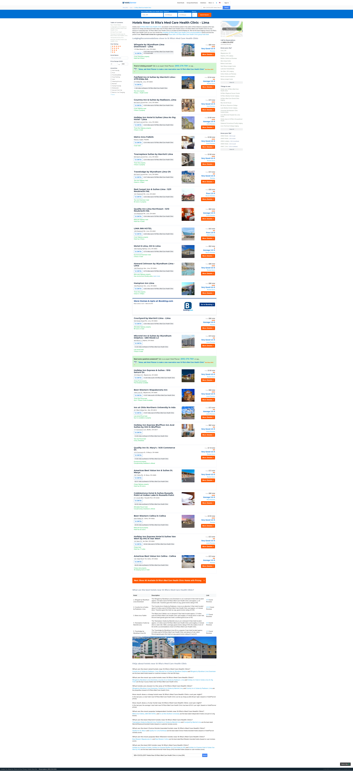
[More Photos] (188, 56)
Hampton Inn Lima (144, 283)
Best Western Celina (162, 739)
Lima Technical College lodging (230, 126)
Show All (231, 82)
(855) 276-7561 (181, 65)
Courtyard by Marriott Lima (192, 722)
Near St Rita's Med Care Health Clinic (152, 11)
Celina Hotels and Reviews (228, 74)
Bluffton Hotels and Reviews (229, 58)
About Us (11, 769)
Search (226, 7)
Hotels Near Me (32, 769)
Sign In (226, 3)
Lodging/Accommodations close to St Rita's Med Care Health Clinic (118, 28)
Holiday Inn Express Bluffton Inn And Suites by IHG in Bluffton (154, 426)
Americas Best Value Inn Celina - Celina (155, 556)
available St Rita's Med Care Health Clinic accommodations (182, 32)
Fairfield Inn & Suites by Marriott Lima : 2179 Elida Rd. (155, 78)
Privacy (25, 769)
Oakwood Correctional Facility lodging (232, 123)
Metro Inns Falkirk (144, 137)
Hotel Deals (180, 3)
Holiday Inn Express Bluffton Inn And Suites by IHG (169, 747)
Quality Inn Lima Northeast (158, 731)
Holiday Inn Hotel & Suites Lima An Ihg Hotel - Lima (155, 118)
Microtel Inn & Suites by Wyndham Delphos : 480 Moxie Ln (152, 337)
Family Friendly (116, 86)
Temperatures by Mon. (117, 37)
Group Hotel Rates (192, 3)
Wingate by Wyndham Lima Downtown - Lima (149, 46)
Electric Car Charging (118, 92)
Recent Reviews (210, 196)
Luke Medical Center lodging (229, 108)
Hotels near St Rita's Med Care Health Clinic (230, 90)
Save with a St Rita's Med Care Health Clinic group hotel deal (189, 34)
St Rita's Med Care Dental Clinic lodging (230, 99)
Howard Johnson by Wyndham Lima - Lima (154, 265)
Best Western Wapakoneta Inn (150, 390)
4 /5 (207, 600)
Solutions (203, 3)
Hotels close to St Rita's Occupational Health (231, 120)
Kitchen (114, 83)
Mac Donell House (226, 103)
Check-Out (181, 11)
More (210, 3)
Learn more (156, 276)
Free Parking (116, 77)
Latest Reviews (210, 342)
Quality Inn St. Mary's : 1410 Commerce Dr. (154, 449)
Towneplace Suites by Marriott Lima (153, 154)
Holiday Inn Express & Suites (141, 747)
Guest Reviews (210, 143)
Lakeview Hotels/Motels (227, 69)
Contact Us (4, 769)
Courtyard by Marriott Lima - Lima (152, 318)
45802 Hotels (224, 136)
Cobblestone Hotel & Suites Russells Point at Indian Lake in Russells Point (154, 494)
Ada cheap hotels (226, 61)
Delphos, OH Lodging (227, 56)
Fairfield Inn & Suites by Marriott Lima (170, 688)
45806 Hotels (224, 144)
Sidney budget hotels (227, 79)
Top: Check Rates (115, 25)
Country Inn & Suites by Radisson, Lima (155, 100)
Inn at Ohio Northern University (169, 714)
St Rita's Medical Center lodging (230, 96)
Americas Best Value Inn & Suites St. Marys (153, 471)
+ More (112, 94)
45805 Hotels (224, 138)
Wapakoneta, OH (226, 53)
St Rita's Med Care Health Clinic (150, 27)
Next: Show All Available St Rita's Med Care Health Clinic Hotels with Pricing (167, 580)
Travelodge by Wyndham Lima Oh (152, 172)
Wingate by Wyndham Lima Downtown (203, 671)
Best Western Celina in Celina (150, 516)
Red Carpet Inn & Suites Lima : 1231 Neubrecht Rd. (152, 190)
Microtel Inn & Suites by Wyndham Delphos (173, 671)
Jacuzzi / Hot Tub (117, 90)
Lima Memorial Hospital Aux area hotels (230, 115)
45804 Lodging (225, 141)
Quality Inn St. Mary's (139, 731)
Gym (113, 79)
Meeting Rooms (117, 81)
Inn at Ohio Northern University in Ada (154, 407)
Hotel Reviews (211, 106)
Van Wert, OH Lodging (227, 71)
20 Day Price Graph (116, 32)
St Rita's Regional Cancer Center (230, 93)
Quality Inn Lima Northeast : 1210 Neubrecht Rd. (151, 210)
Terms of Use (18, 769)
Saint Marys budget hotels (228, 66)
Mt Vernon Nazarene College (229, 105)
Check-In (166, 11)
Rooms (194, 11)
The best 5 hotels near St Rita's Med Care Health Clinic (119, 34)
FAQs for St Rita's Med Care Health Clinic (118, 40)
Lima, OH (223, 50)
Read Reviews (211, 499)
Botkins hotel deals (226, 63)
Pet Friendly (115, 70)
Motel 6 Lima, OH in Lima (147, 246)
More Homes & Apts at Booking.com (153, 301)
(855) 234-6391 (52, 769)
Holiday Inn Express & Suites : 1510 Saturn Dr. (152, 371)
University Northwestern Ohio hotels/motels (229, 111)
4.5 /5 (208, 607)
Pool (113, 72)
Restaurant (115, 88)
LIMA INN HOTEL (143, 229)
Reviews (212, 51)
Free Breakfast (116, 75)
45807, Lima (224, 146)
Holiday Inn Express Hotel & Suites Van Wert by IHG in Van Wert (155, 538)
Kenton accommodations (228, 76)
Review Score (211, 83)
